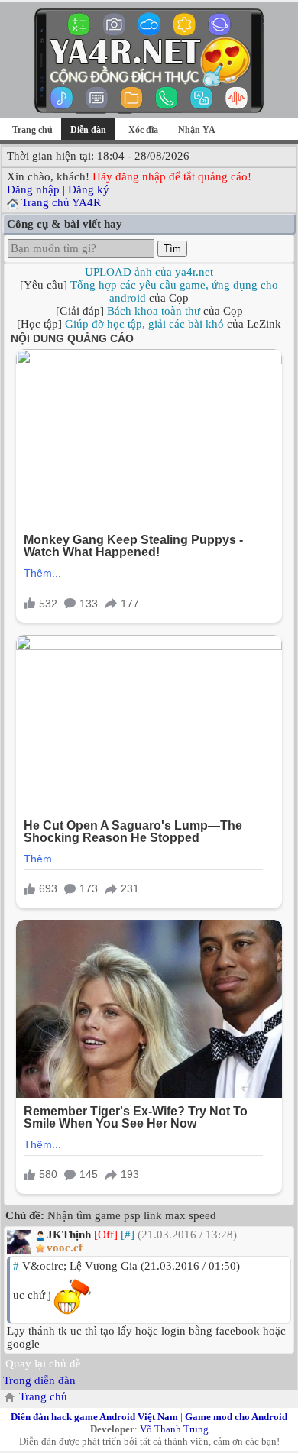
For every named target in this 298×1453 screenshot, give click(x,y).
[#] (127, 1234)
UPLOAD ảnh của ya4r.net (149, 272)
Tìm (172, 248)
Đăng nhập (33, 189)
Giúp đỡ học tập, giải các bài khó (144, 324)
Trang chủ (32, 130)
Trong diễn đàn (39, 1380)
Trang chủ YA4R (61, 202)
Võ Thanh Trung (174, 1429)
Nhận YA (196, 130)
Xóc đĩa (143, 130)
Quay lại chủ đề (43, 1364)
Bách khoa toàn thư (153, 311)
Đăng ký (88, 189)
